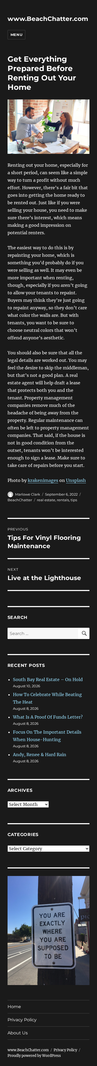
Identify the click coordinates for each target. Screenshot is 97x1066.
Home (14, 1006)
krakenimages (43, 480)
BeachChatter (20, 500)
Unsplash (76, 480)
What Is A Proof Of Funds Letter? (48, 717)
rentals (63, 500)
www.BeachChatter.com (48, 19)
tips (74, 500)
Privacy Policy (22, 1019)
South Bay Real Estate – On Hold (48, 679)
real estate (46, 500)
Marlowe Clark (27, 494)
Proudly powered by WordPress (34, 1055)
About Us (18, 1032)
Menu (16, 34)
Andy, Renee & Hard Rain (39, 754)
